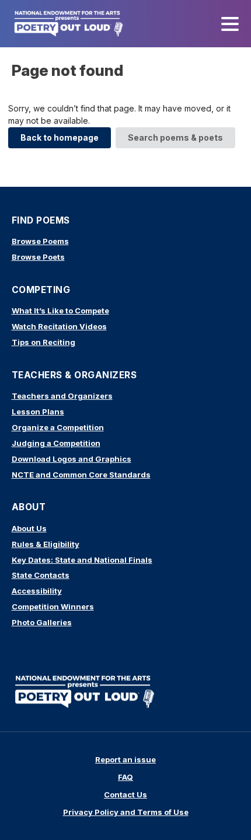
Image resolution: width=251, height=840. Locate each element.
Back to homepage (59, 137)
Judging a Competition (56, 443)
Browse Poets (38, 257)
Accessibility (37, 590)
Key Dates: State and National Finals (82, 559)
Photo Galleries (42, 622)
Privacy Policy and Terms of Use (126, 812)
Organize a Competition (58, 427)
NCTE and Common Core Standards (81, 474)
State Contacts (40, 575)
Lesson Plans (38, 411)
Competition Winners (53, 606)
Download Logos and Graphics (71, 458)
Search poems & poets (175, 137)
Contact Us (125, 794)
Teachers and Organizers (62, 395)
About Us (29, 528)
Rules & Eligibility (45, 544)
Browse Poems (40, 241)
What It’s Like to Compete (60, 310)
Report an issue (125, 759)
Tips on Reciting (43, 342)
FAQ (125, 777)
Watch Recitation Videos (59, 326)
